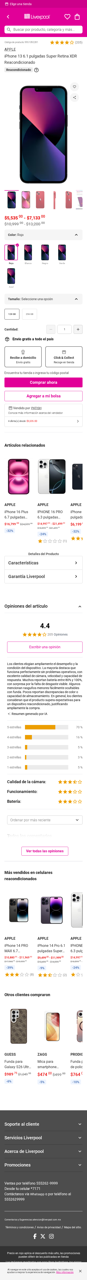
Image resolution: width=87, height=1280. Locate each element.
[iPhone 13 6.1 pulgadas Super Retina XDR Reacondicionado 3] (40, 199)
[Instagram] (51, 1236)
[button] (62, 42)
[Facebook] (35, 1236)
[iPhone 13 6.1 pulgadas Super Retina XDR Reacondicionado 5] (69, 199)
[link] (18, 494)
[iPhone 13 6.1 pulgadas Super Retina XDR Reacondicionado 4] (54, 199)
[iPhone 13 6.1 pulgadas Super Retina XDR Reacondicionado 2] (26, 199)
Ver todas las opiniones (45, 851)
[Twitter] (43, 1236)
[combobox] (45, 819)
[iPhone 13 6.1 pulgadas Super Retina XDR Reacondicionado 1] (11, 199)
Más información (65, 1272)
